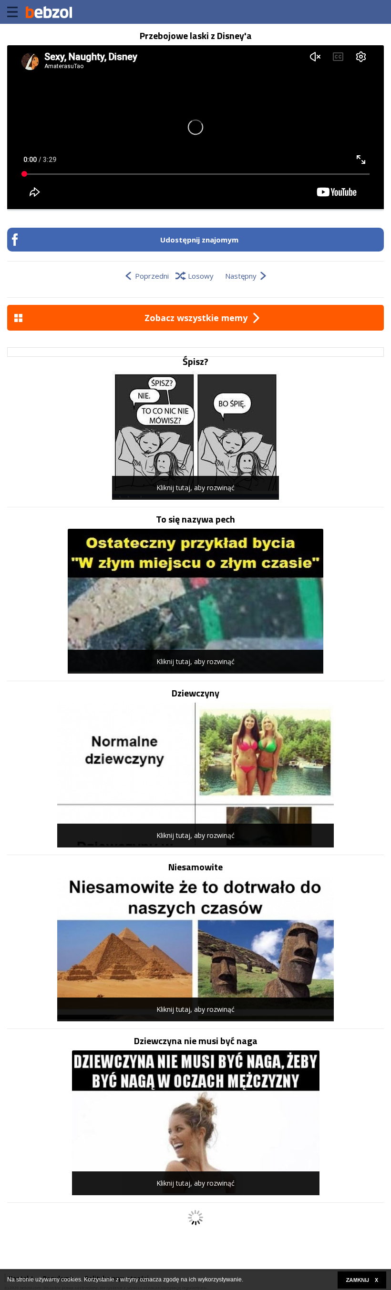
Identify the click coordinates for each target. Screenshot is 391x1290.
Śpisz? (195, 361)
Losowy (201, 276)
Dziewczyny (195, 693)
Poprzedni (152, 276)
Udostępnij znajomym (199, 239)
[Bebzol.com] (48, 12)
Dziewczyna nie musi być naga (195, 1041)
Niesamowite (195, 867)
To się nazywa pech (195, 519)
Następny (241, 276)
